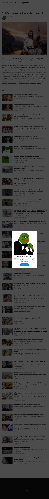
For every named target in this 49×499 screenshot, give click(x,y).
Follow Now (24, 264)
